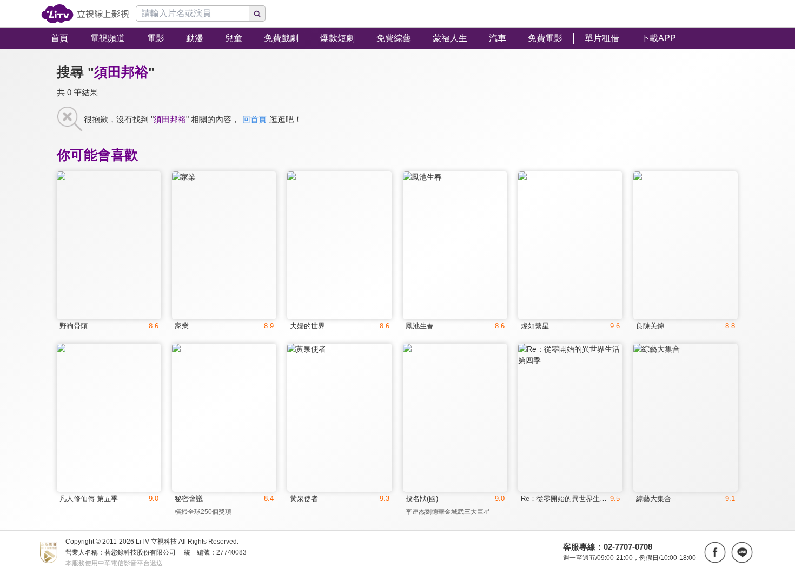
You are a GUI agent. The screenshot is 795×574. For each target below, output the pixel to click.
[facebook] (715, 552)
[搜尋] (257, 13)
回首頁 (254, 119)
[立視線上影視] (85, 13)
